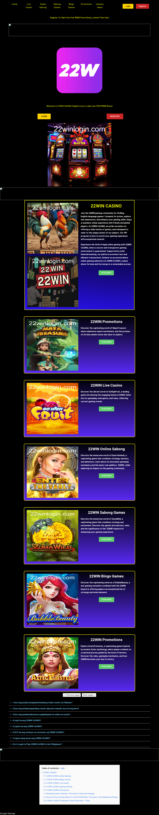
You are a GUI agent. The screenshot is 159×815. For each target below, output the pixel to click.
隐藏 (62, 768)
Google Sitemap (7, 813)
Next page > (89, 695)
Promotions (86, 4)
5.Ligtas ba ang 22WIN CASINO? (27, 726)
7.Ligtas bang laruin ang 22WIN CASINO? (31, 738)
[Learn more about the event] (79, 30)
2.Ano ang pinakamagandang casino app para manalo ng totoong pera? (46, 708)
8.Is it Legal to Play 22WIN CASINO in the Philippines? (37, 744)
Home (14, 4)
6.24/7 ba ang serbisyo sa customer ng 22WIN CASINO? (38, 732)
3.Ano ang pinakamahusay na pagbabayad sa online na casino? (42, 714)
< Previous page (72, 695)
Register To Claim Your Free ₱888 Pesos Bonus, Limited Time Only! (79, 17)
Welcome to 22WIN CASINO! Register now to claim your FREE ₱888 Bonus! (79, 106)
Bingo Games (71, 6)
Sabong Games (57, 6)
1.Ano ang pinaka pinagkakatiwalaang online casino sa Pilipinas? (43, 702)
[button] (79, 703)
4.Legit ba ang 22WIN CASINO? (27, 720)
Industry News (100, 6)
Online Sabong (43, 6)
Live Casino (29, 6)
